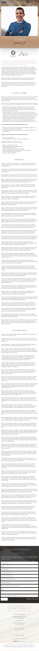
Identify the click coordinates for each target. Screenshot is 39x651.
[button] (34, 2)
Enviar (3, 599)
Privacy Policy (12, 644)
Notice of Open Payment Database (26, 644)
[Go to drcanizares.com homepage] (20, 2)
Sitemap (7, 644)
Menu (37, 2)
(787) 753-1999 (32, 599)
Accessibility (17, 644)
